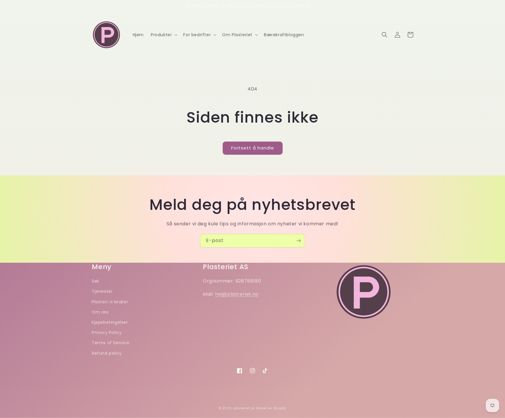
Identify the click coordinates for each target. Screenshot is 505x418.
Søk (95, 281)
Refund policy (107, 353)
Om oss (100, 312)
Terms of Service (110, 343)
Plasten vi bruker (110, 302)
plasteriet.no (244, 408)
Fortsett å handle (252, 148)
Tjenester (102, 291)
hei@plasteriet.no (237, 294)
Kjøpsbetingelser (110, 322)
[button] (163, 35)
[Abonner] (298, 241)
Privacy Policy (107, 332)
